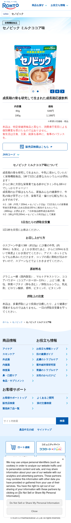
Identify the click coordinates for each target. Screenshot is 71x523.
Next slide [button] (62, 91)
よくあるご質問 (45, 397)
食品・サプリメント (13, 380)
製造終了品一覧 (11, 408)
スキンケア (9, 354)
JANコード (9, 154)
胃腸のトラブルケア (47, 370)
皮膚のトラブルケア (47, 359)
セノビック (17, 322)
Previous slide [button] (52, 91)
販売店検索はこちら (37, 146)
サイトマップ (44, 429)
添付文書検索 (44, 403)
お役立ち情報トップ (47, 348)
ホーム (6, 322)
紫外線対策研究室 (46, 364)
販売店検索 (9, 403)
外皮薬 (6, 359)
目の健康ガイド (44, 354)
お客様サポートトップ (15, 397)
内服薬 (6, 364)
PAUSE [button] (57, 91)
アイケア (7, 348)
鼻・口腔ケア (10, 375)
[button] (33, 91)
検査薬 (6, 370)
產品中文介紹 (26, 429)
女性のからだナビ (46, 375)
